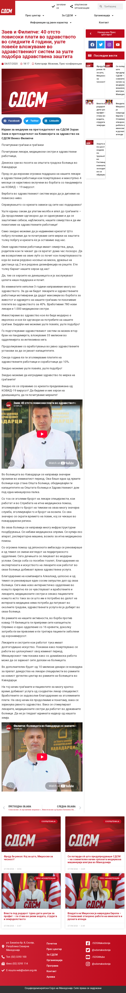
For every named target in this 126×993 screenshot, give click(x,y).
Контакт (104, 22)
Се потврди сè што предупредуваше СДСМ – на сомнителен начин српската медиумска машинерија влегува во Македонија (94, 859)
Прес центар (33, 15)
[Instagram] (109, 44)
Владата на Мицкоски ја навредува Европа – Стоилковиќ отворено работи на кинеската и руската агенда (95, 916)
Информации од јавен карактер (49, 22)
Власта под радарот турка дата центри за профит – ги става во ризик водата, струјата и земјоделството (30, 916)
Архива (51, 976)
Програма (52, 965)
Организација (102, 15)
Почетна (52, 943)
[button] (12, 120)
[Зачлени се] (53, 6)
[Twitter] (101, 44)
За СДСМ (67, 15)
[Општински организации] (71, 6)
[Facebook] (92, 44)
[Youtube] (118, 44)
